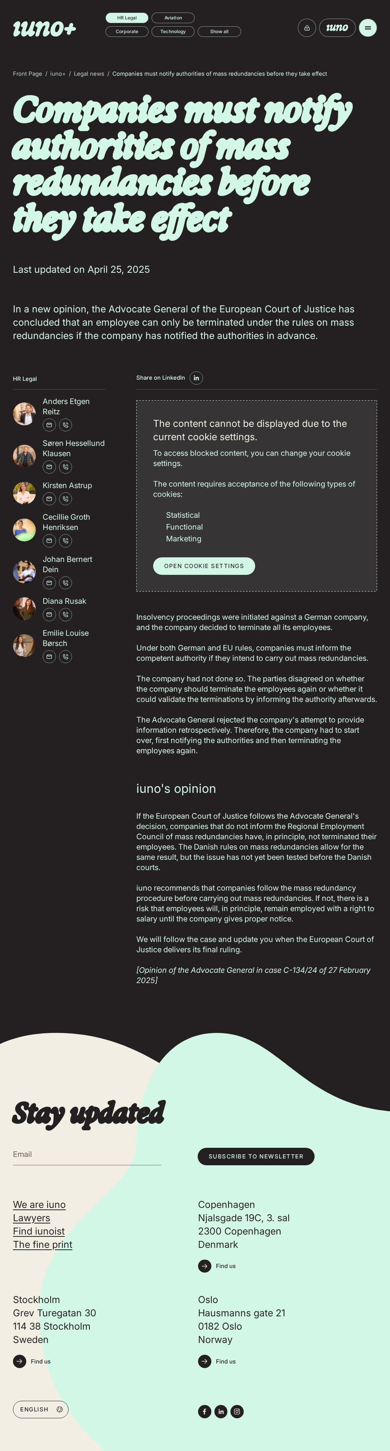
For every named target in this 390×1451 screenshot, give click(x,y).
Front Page (27, 73)
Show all (219, 31)
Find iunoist (39, 1231)
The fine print (42, 1244)
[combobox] (40, 1409)
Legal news (89, 73)
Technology (173, 31)
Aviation (173, 18)
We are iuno (39, 1204)
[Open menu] (368, 28)
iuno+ (58, 73)
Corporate (127, 31)
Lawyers (31, 1217)
